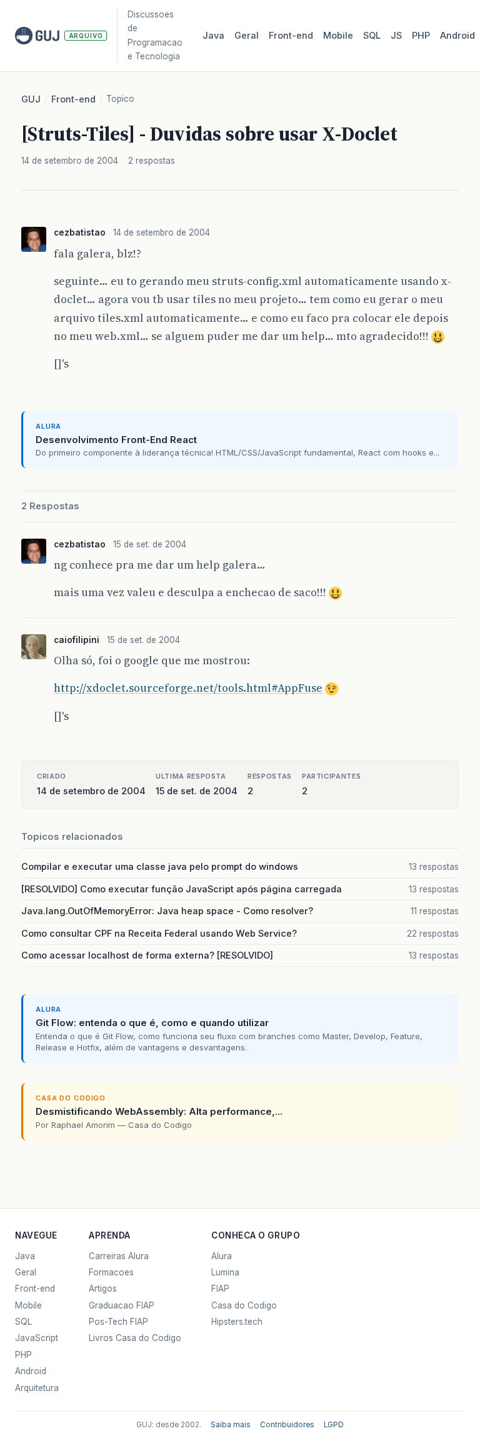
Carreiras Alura (119, 1256)
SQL (372, 35)
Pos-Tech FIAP (118, 1322)
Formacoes (111, 1272)
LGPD (334, 1424)
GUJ (31, 99)
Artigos (103, 1289)
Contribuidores (287, 1424)
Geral (246, 35)
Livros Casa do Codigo (135, 1338)
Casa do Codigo (244, 1305)
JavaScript (36, 1338)
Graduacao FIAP (121, 1305)
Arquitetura (37, 1388)
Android (457, 35)
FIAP (220, 1289)
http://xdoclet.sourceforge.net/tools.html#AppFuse (188, 688)
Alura (221, 1256)
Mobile (338, 35)
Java (213, 35)
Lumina (225, 1272)
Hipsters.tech (236, 1322)
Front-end (73, 99)
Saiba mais (231, 1424)
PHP (421, 35)
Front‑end (291, 35)
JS (396, 35)
